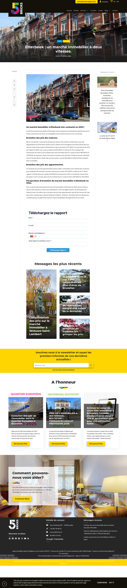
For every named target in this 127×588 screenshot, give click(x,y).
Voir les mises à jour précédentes (63, 370)
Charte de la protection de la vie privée (53, 561)
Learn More (102, 583)
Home (59, 41)
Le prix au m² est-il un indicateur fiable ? (107, 138)
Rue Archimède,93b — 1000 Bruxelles (61, 525)
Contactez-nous (22, 499)
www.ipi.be (64, 553)
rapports (66, 41)
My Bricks (105, 2)
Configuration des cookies (97, 561)
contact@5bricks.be (56, 532)
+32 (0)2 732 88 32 (55, 528)
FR (111, 1)
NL (114, 1)
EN (118, 1)
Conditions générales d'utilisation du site (77, 561)
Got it (111, 583)
